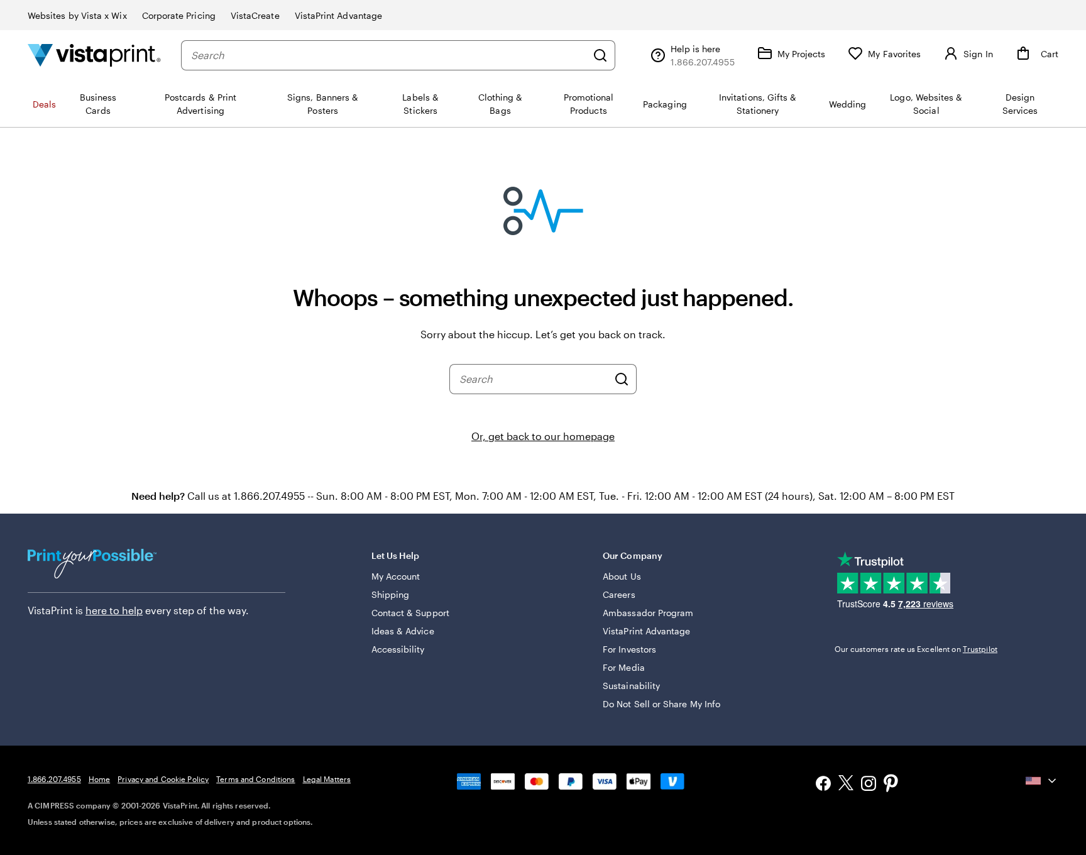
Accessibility (398, 649)
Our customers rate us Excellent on (916, 648)
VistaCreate (255, 15)
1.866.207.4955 (54, 779)
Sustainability (631, 685)
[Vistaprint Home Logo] (94, 55)
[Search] (600, 55)
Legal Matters (327, 779)
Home (99, 779)
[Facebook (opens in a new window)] (823, 785)
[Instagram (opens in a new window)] (868, 785)
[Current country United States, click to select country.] (1042, 780)
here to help (114, 610)
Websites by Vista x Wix (77, 15)
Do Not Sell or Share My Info (661, 703)
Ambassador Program (648, 612)
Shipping (390, 594)
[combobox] (388, 55)
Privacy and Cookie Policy (163, 779)
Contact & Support (410, 612)
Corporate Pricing (179, 15)
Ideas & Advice (402, 631)
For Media (624, 667)
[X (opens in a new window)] (845, 785)
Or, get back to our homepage (543, 436)
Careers (619, 594)
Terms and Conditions (255, 779)
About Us (622, 576)
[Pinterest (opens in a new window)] (891, 784)
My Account (395, 576)
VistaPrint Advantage (338, 15)
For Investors (629, 649)
